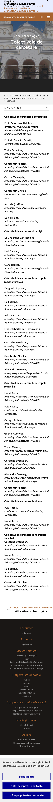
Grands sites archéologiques (26, 742)
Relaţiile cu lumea (26, 692)
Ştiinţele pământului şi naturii (26, 713)
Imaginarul (26, 696)
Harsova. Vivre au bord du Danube (19, 17)
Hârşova (40, 95)
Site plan (27, 632)
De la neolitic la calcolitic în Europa (26, 662)
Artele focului (26, 689)
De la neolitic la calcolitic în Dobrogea (26, 668)
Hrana (26, 686)
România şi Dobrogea (26, 655)
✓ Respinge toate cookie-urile (26, 795)
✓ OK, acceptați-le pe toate (26, 785)
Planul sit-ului (26, 725)
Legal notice (26, 644)
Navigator (12, 107)
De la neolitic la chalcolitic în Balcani (26, 665)
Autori (26, 728)
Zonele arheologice (15, 98)
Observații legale (26, 746)
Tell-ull (26, 679)
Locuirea (26, 683)
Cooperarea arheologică (26, 707)
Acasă (7, 95)
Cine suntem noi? (26, 739)
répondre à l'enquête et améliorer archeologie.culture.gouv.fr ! (23, 8)
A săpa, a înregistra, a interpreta (26, 710)
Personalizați (26, 776)
